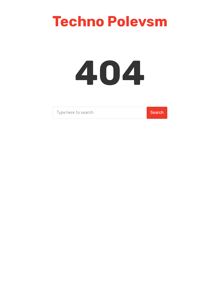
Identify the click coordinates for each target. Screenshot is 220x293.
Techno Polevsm (110, 21)
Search (157, 112)
